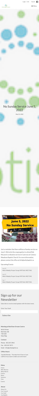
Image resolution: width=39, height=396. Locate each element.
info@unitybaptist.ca (11, 348)
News (2, 375)
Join (28, 1)
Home (2, 368)
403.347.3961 (10, 343)
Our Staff (3, 393)
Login (24, 1)
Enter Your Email (6, 308)
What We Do (4, 371)
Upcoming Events (7, 264)
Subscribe (6, 315)
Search (33, 1)
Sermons (3, 377)
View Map (4, 336)
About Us (3, 389)
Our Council (4, 391)
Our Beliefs (4, 395)
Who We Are (4, 369)
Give (2, 379)
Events (3, 373)
